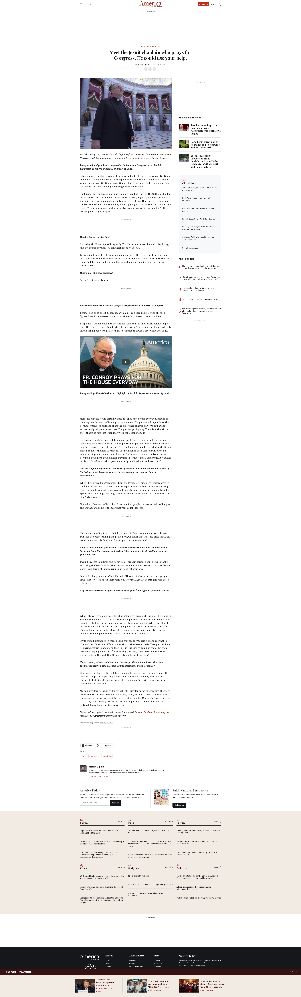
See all (120, 822)
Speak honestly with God (138, 876)
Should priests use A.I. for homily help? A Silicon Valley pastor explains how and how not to (197, 877)
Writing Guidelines (136, 967)
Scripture (108, 967)
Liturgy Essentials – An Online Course (198, 219)
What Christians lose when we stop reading (201, 299)
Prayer (83, 756)
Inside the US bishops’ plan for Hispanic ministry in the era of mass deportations (102, 842)
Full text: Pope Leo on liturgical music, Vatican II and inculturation (198, 289)
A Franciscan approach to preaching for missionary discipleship (193, 888)
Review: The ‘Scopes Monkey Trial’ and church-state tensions (197, 842)
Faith (143, 46)
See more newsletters (132, 797)
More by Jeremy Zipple (98, 776)
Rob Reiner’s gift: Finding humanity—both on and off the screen (197, 853)
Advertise (157, 967)
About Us (132, 960)
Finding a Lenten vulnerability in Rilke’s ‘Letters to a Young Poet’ (198, 831)
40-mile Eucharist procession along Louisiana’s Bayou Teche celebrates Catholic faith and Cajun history (205, 161)
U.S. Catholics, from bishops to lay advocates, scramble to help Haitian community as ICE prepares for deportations (99, 854)
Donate (157, 960)
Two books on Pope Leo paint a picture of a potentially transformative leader (206, 129)
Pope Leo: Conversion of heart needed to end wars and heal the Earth (205, 144)
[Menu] (81, 4)
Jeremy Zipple (143, 64)
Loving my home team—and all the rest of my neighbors (147, 894)
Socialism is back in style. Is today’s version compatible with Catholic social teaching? (201, 278)
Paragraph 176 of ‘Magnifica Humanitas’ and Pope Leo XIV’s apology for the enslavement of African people (101, 900)
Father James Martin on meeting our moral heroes (198, 898)
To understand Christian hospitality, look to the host (148, 831)
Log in (213, 4)
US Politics (107, 756)
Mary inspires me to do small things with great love (150, 884)
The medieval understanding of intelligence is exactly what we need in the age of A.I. (201, 267)
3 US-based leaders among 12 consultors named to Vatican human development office (102, 877)
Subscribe (203, 4)
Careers (132, 963)
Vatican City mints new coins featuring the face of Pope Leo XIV (101, 888)
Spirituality (94, 756)
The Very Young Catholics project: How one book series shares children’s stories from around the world (149, 843)
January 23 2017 (106, 722)
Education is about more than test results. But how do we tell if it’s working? (150, 855)
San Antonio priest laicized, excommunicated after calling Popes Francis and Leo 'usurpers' (201, 310)
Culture (107, 963)
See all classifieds (190, 248)
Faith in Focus (153, 46)
